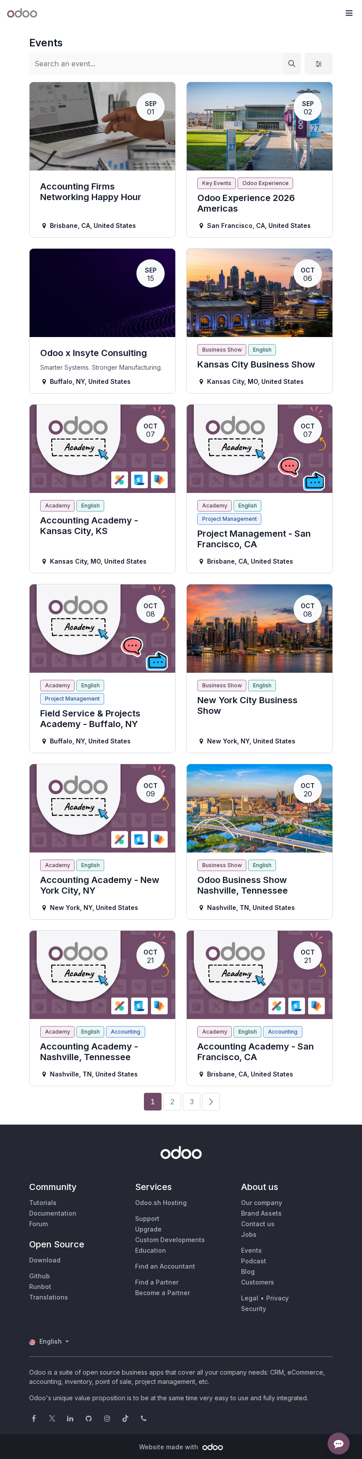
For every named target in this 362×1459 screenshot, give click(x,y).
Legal (249, 1298)
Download (44, 1260)
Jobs (248, 1234)
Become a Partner (162, 1292)
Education (150, 1250)
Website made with (169, 1447)
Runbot (40, 1286)
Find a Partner (156, 1282)
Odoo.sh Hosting (161, 1202)
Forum (38, 1224)
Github (39, 1276)
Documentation (52, 1213)
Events (251, 1250)
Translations (48, 1297)
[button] (349, 13)
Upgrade (148, 1229)
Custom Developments (170, 1239)
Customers (257, 1282)
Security (253, 1308)
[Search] (292, 64)
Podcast (253, 1261)
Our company (261, 1202)
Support (147, 1218)
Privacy (277, 1298)
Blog (248, 1271)
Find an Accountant (165, 1266)
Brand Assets (261, 1213)
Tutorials (43, 1202)
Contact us (258, 1224)
